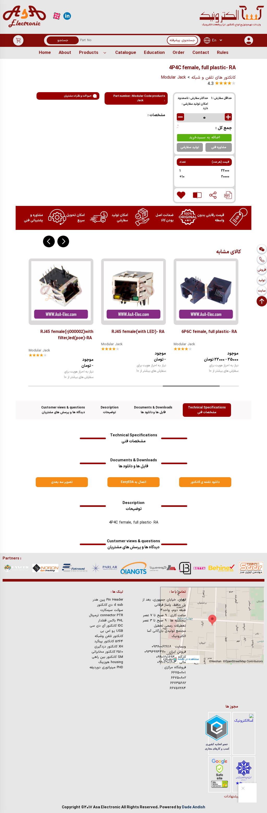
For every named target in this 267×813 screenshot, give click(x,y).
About (65, 52)
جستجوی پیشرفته (182, 40)
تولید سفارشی (189, 147)
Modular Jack (173, 77)
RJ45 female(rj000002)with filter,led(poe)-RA (66, 335)
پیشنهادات (232, 796)
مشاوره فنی (218, 147)
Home (45, 52)
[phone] (262, 259)
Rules (222, 52)
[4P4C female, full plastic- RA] (228, 195)
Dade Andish (193, 807)
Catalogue (125, 52)
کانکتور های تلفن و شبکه (213, 77)
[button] (63, 241)
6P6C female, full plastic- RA (209, 332)
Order (179, 52)
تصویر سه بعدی (62, 482)
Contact (200, 52)
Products (88, 52)
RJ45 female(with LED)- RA (138, 332)
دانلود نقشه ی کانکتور (205, 482)
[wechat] (262, 249)
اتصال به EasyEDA (133, 482)
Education (154, 52)
